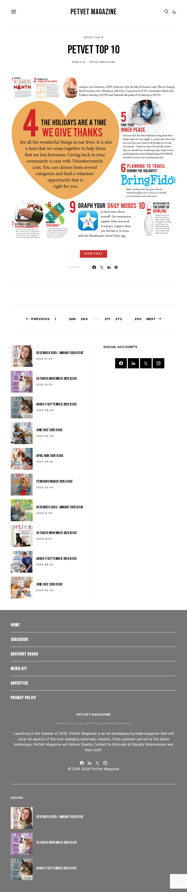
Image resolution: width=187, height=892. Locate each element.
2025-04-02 (44, 461)
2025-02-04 (44, 487)
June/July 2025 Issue (49, 430)
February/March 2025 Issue (54, 481)
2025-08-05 (45, 410)
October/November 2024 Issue (56, 533)
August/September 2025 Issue (56, 404)
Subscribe (19, 639)
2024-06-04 (44, 590)
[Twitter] (146, 363)
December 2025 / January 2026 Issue (60, 353)
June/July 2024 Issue (49, 584)
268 (72, 319)
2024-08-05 (45, 564)
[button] (174, 12)
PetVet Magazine (94, 12)
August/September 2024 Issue (56, 558)
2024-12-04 (44, 513)
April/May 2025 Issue (50, 456)
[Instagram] (158, 363)
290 (137, 319)
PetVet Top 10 (93, 37)
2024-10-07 (44, 539)
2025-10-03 (44, 384)
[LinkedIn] (133, 363)
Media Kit (19, 668)
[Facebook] (121, 363)
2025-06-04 (45, 436)
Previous (40, 319)
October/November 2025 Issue (56, 378)
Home (15, 625)
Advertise (19, 683)
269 (84, 319)
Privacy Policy (23, 697)
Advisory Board (24, 654)
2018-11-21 (78, 62)
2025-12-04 (44, 359)
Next (151, 319)
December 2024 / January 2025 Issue (60, 507)
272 (118, 319)
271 (107, 319)
